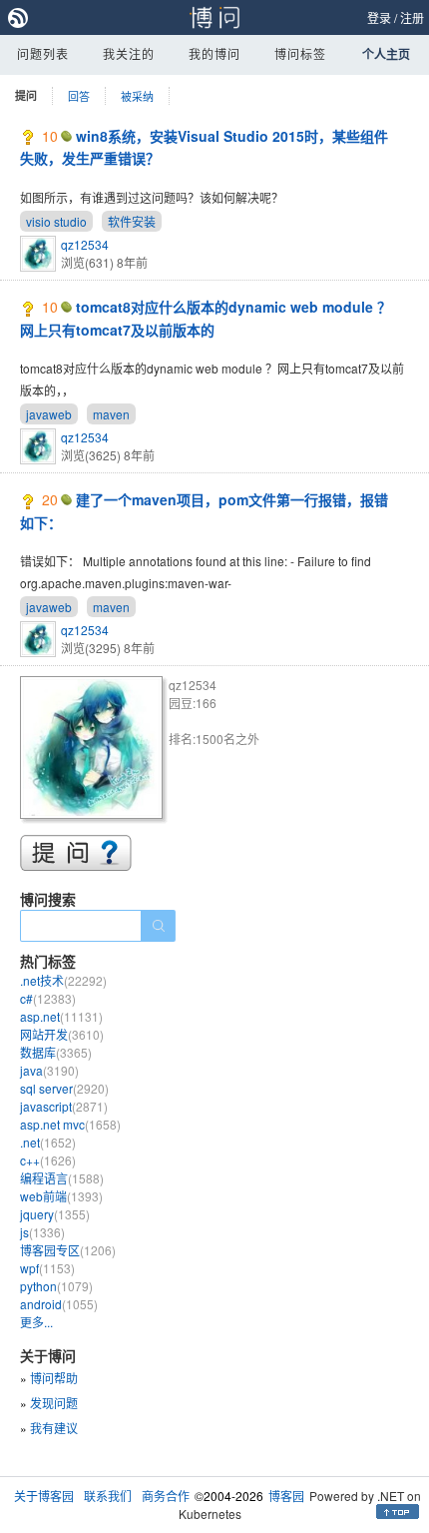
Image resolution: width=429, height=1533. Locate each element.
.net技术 (63, 980)
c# (48, 998)
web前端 (61, 1195)
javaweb (49, 413)
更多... (36, 1321)
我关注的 (129, 53)
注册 (412, 17)
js (42, 1231)
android (59, 1303)
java (49, 1070)
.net (48, 1142)
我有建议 (54, 1427)
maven (111, 413)
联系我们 (108, 1495)
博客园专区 (68, 1249)
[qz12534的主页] (94, 750)
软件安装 (132, 221)
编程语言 (62, 1177)
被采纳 (137, 96)
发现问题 (54, 1402)
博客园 (286, 1495)
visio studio (56, 221)
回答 (79, 96)
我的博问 (214, 53)
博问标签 (300, 53)
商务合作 (166, 1495)
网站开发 (62, 1034)
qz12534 (85, 244)
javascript (64, 1106)
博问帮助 (54, 1377)
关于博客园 (44, 1495)
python (56, 1285)
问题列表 (43, 53)
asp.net (61, 1016)
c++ (48, 1159)
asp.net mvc (70, 1124)
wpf (47, 1267)
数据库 (56, 1052)
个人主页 (386, 54)
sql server (64, 1088)
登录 (379, 17)
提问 (26, 95)
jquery (55, 1213)
